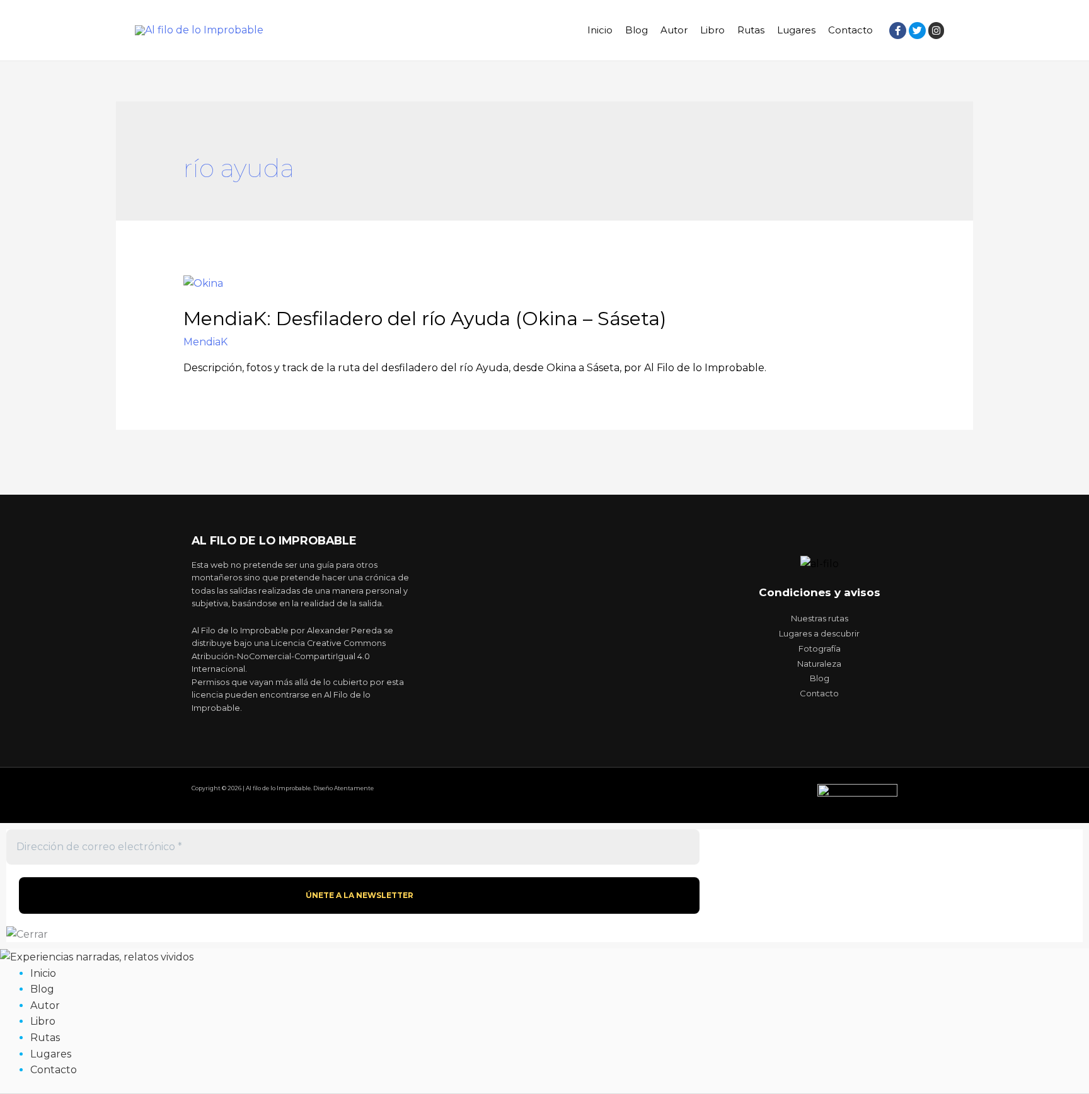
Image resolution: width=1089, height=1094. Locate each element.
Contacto (850, 30)
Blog (636, 30)
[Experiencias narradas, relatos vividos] (96, 956)
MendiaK (205, 342)
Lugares (796, 30)
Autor (674, 30)
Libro (712, 30)
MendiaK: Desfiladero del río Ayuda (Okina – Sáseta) (424, 318)
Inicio (600, 30)
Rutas (750, 30)
